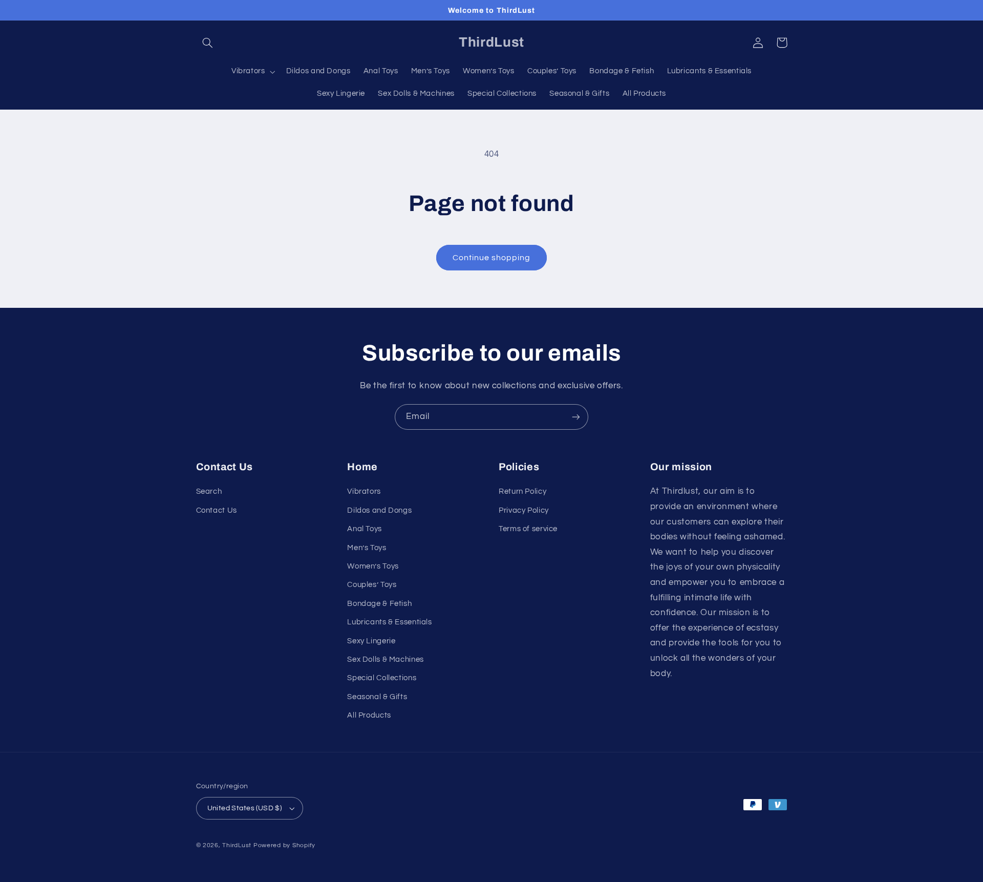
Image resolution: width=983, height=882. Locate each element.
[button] (208, 42)
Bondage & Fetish (379, 603)
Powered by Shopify (284, 845)
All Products (369, 715)
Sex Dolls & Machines (385, 659)
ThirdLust (236, 845)
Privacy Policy (524, 510)
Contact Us (216, 510)
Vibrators (364, 491)
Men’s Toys (366, 548)
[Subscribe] (576, 416)
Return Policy (522, 491)
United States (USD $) (244, 808)
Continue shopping (492, 258)
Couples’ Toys (371, 585)
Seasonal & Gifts (377, 697)
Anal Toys (364, 529)
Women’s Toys (373, 566)
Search (209, 491)
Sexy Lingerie (371, 641)
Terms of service (528, 529)
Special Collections (381, 678)
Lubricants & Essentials (389, 622)
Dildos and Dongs (379, 510)
